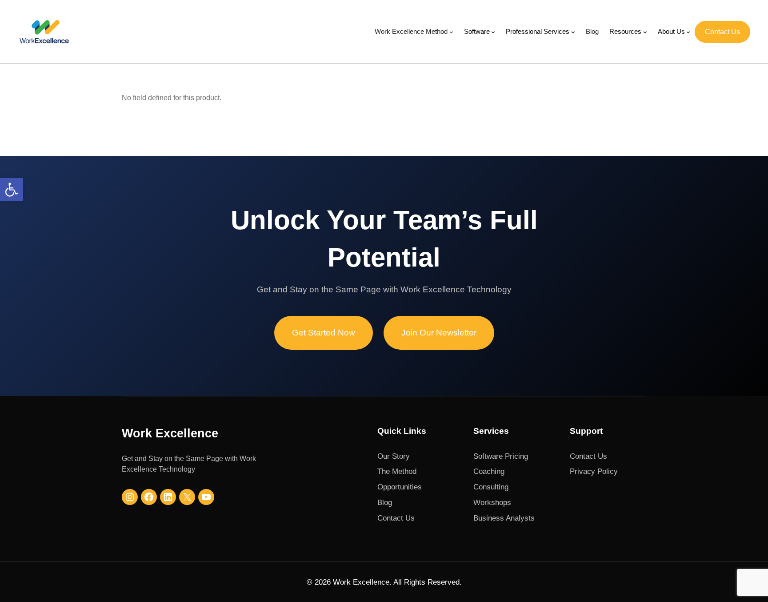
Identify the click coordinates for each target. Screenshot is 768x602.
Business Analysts (504, 517)
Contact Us (722, 32)
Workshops (492, 502)
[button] (11, 189)
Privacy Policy (594, 471)
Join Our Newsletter (438, 332)
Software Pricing (500, 456)
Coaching (488, 471)
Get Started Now (323, 332)
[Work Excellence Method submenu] (451, 32)
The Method (396, 471)
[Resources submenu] (645, 32)
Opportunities (399, 486)
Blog (384, 502)
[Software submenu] (493, 32)
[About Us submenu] (688, 32)
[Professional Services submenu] (573, 32)
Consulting (490, 486)
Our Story (393, 456)
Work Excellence (170, 433)
